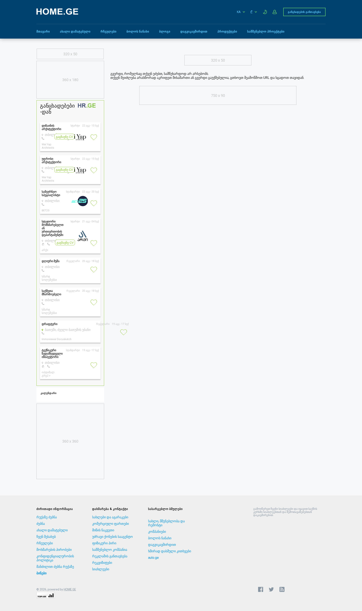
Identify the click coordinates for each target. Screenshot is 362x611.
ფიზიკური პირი (104, 543)
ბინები (41, 573)
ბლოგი (164, 31)
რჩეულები (108, 31)
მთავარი (43, 31)
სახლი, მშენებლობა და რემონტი (166, 523)
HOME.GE (70, 589)
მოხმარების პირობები (54, 550)
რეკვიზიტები (102, 563)
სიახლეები (100, 569)
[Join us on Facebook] (260, 589)
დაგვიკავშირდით (193, 31)
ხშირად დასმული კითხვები (169, 551)
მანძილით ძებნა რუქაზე (55, 567)
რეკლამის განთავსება (109, 556)
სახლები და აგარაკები (110, 517)
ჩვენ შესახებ (46, 537)
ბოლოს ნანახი (138, 31)
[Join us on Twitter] (271, 589)
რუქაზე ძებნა (46, 517)
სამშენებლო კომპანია (109, 550)
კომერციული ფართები (110, 524)
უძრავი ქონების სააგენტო (112, 537)
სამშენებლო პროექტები (265, 31)
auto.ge (153, 558)
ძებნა (40, 524)
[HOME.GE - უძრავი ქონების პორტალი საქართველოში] (57, 14)
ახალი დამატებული (75, 31)
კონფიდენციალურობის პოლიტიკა (55, 558)
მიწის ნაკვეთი (103, 530)
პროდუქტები (227, 31)
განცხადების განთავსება (304, 11)
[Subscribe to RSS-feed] (282, 589)
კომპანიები (157, 532)
